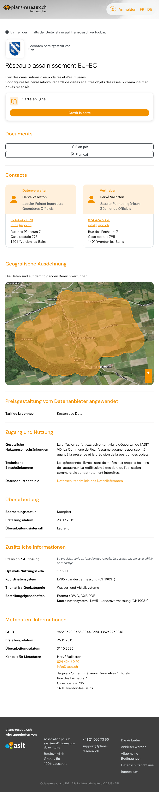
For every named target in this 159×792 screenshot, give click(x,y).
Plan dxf (81, 154)
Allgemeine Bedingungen (131, 755)
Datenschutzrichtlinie (137, 765)
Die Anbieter (130, 740)
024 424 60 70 (22, 220)
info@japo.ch (21, 225)
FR (142, 9)
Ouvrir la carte (80, 113)
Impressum (129, 772)
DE (149, 9)
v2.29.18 (107, 783)
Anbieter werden (133, 747)
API (116, 783)
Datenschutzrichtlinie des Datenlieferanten (90, 481)
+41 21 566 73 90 (95, 739)
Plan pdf (81, 147)
